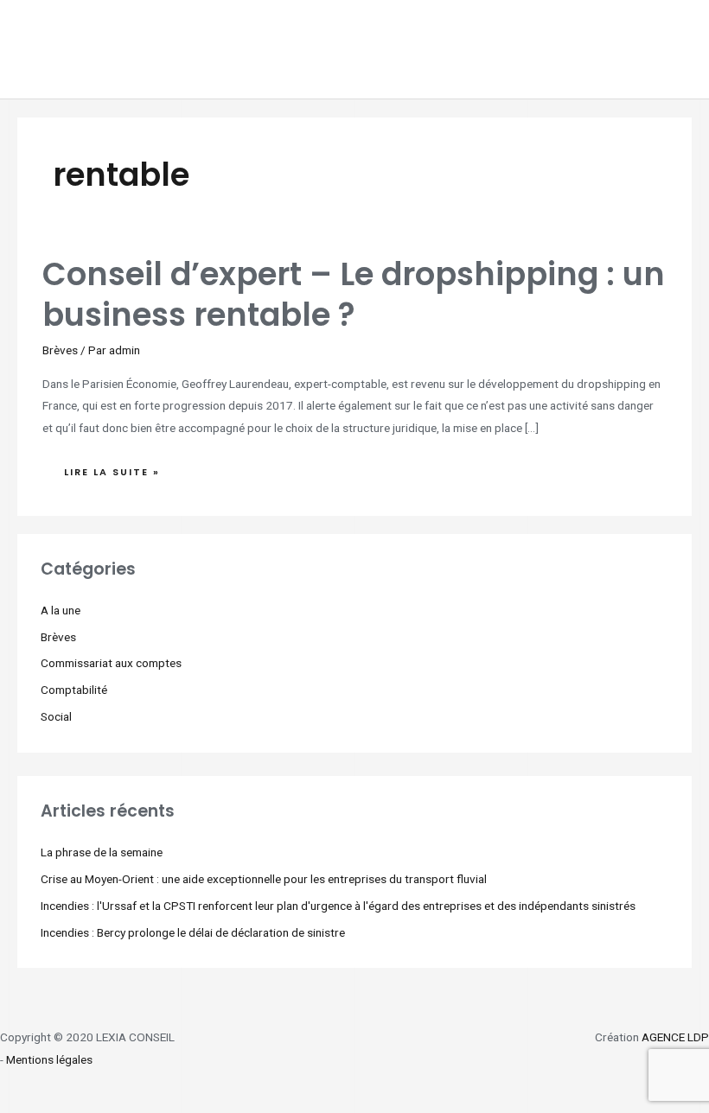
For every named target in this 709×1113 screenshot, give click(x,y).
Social (56, 716)
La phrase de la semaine (102, 852)
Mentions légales (49, 1059)
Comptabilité (74, 689)
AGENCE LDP (675, 1037)
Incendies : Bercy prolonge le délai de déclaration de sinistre (193, 932)
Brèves (60, 350)
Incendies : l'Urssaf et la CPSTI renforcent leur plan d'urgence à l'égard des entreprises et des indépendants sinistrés (338, 906)
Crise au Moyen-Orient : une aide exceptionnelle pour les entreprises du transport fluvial (264, 879)
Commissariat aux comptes (111, 663)
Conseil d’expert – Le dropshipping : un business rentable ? (353, 294)
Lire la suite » (111, 468)
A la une (60, 610)
